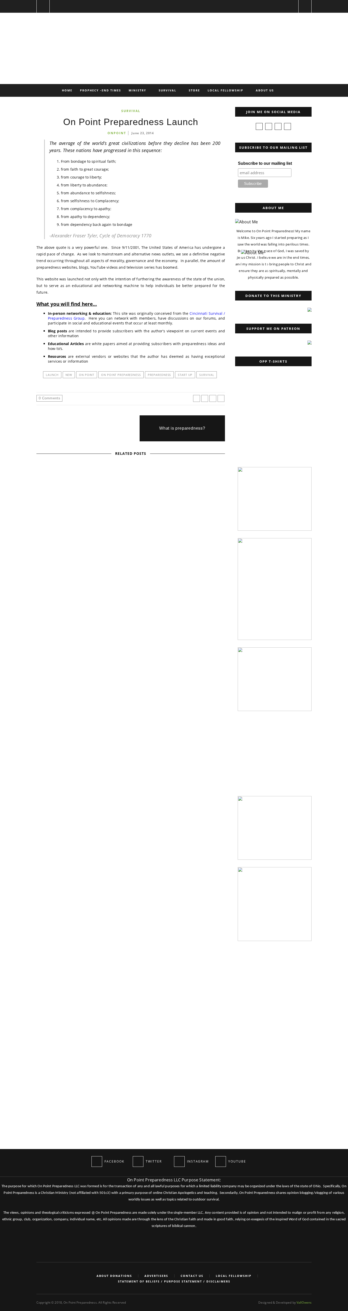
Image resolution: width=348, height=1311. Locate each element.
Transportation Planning (131, 774)
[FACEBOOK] (96, 1161)
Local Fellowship (225, 90)
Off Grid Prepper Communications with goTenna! (131, 715)
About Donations (114, 1275)
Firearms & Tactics (100, 576)
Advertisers (156, 1275)
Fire (111, 642)
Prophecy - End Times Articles (130, 509)
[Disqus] (130, 937)
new (68, 375)
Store (194, 90)
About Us (265, 90)
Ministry (137, 90)
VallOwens (304, 1302)
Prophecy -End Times (100, 90)
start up (185, 375)
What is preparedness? (182, 428)
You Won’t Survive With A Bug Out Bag (47, 827)
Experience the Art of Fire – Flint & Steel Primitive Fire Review (131, 648)
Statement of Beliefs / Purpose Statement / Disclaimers (174, 1281)
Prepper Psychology (140, 576)
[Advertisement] (272, 427)
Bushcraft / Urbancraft (47, 783)
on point (86, 375)
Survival (167, 90)
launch (52, 375)
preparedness (159, 375)
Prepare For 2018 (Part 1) (130, 516)
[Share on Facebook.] (196, 398)
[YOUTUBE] (220, 1161)
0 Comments (49, 398)
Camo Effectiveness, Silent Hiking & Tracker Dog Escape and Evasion (130, 781)
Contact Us (192, 1275)
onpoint (117, 133)
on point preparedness (121, 375)
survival (206, 375)
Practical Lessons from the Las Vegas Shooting (130, 582)
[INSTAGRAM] (179, 1161)
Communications (111, 708)
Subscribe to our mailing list (265, 163)
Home (67, 90)
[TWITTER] (138, 1161)
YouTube (146, 642)
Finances (90, 509)
